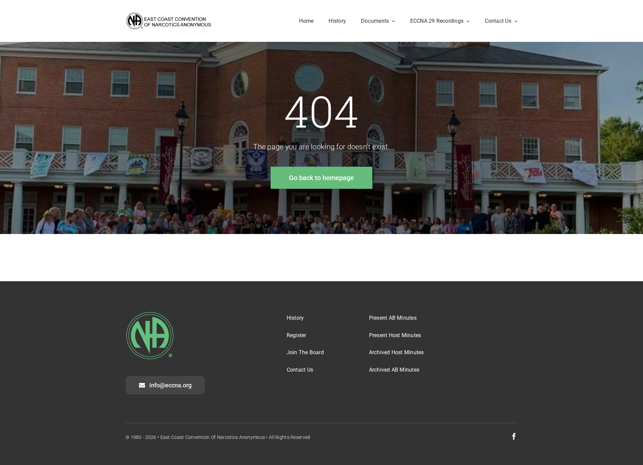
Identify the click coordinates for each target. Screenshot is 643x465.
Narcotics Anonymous (241, 437)
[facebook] (514, 436)
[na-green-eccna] (150, 314)
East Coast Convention (185, 437)
